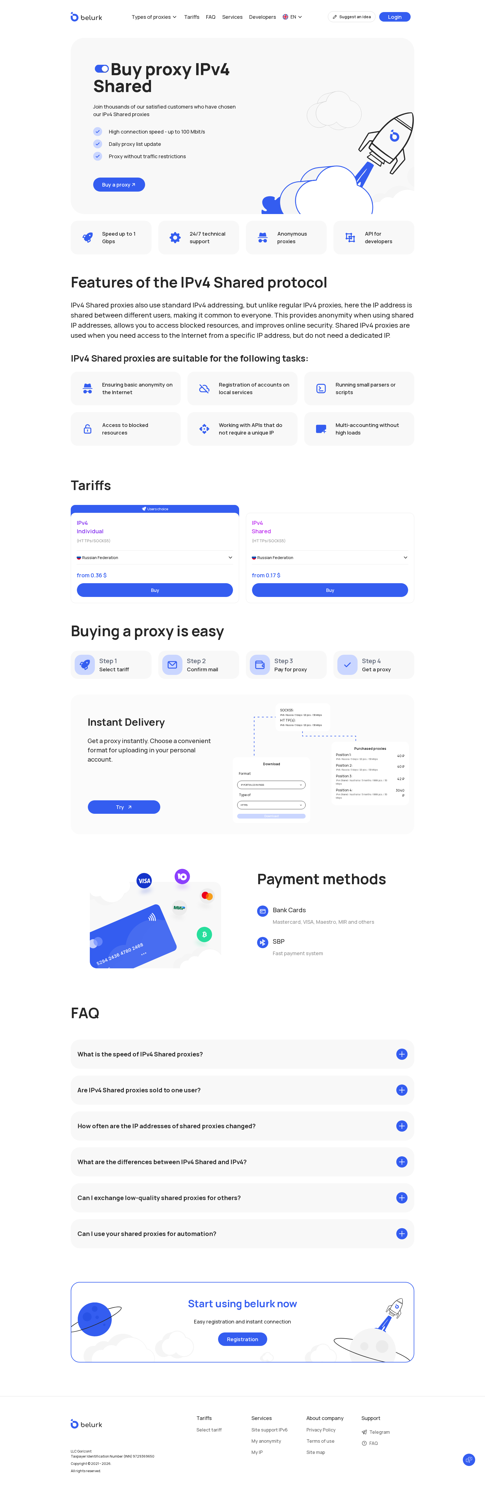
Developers (262, 16)
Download (271, 816)
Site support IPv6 (269, 1430)
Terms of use (320, 1441)
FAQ (211, 16)
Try (120, 807)
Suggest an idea (355, 16)
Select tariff (209, 1430)
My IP (257, 1452)
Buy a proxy (116, 184)
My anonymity (266, 1441)
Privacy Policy (321, 1430)
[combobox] (155, 557)
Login (395, 16)
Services (232, 16)
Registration (242, 1339)
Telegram (379, 1432)
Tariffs (191, 16)
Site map (315, 1452)
